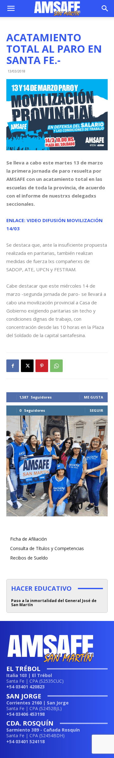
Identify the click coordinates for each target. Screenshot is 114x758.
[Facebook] (12, 365)
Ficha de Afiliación (28, 539)
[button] (11, 8)
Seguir (96, 410)
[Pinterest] (41, 365)
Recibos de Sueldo (29, 558)
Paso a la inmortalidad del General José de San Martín (54, 602)
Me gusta (93, 397)
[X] (27, 365)
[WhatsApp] (56, 365)
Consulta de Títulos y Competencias (47, 548)
